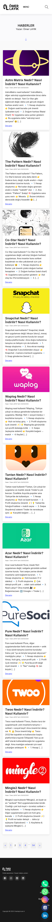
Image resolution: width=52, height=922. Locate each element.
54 (33, 845)
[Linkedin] (45, 915)
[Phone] (45, 883)
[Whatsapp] (45, 891)
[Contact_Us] (45, 907)
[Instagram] (45, 899)
